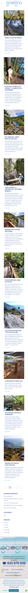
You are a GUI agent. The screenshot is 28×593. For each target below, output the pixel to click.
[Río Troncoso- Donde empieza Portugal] (14, 122)
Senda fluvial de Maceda (13, 38)
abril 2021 (5, 522)
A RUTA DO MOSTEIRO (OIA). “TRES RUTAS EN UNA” (13, 331)
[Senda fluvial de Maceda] (14, 23)
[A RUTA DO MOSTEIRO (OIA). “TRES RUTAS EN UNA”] (14, 314)
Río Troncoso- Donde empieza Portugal (12, 138)
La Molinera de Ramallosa (14, 381)
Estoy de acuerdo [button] (14, 590)
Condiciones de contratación (13, 575)
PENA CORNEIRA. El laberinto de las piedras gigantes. (13, 189)
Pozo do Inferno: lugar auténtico (12, 281)
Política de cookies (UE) (13, 572)
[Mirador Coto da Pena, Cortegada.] (14, 220)
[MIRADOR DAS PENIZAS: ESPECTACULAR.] (14, 448)
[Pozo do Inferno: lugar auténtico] (14, 265)
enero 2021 (6, 527)
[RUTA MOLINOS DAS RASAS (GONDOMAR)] (14, 403)
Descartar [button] (5, 590)
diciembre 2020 (7, 529)
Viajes (5, 515)
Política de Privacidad (17, 569)
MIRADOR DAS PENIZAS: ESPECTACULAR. (12, 464)
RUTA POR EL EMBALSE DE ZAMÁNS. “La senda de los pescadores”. (13, 88)
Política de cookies (14, 587)
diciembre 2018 (6, 532)
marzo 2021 (6, 525)
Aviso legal (6, 569)
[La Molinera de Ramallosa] (14, 365)
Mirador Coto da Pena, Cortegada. (12, 230)
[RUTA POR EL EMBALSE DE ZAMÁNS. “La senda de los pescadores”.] (14, 70)
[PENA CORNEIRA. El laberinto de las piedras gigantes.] (14, 171)
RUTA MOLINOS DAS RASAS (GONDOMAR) (13, 413)
